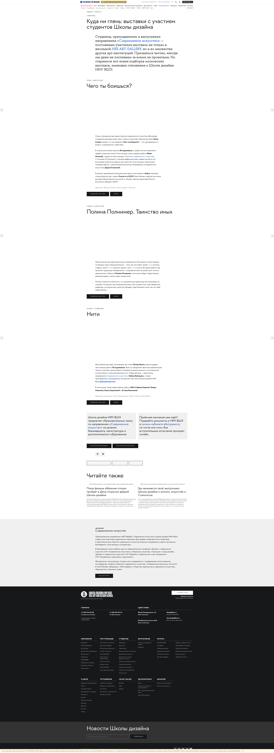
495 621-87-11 (116, 612)
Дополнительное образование (133, 5)
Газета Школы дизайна (144, 695)
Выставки (121, 683)
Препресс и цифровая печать (183, 642)
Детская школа (148, 5)
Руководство (84, 694)
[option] (33, 235)
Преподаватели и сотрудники (88, 691)
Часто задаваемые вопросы (107, 670)
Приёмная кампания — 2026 (89, 5)
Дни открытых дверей (164, 2)
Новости (117, 8)
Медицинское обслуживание (107, 686)
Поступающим (90, 8)
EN (172, 2)
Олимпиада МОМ (104, 654)
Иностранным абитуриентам (107, 648)
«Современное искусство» (138, 40)
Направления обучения (87, 665)
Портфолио (173, 5)
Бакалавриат (101, 5)
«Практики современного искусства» (139, 157)
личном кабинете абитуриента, (161, 424)
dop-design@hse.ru (173, 618)
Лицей (155, 5)
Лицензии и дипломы (86, 700)
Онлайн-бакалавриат (86, 645)
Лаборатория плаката (181, 657)
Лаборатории (182, 5)
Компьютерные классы (163, 654)
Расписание (122, 645)
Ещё (152, 8)
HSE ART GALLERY (130, 8)
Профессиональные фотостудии (184, 651)
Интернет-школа (104, 664)
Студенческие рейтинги (125, 664)
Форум (140, 683)
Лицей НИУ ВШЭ (104, 667)
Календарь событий (86, 689)
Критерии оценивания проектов (127, 661)
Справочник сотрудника (106, 683)
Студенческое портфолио (87, 662)
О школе (83, 8)
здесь (90, 751)
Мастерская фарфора (162, 657)
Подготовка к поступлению (107, 642)
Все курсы (190, 5)
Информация (122, 642)
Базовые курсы (85, 668)
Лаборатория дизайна (162, 648)
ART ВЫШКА (190, 8)
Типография (160, 645)
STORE (138, 8)
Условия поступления (105, 651)
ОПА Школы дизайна (105, 694)
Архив (120, 686)
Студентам (110, 8)
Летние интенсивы (105, 661)
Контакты (83, 709)
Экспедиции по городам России (108, 691)
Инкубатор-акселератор (163, 651)
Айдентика (84, 706)
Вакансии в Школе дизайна (164, 683)
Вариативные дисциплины (125, 654)
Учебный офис (122, 648)
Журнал (122, 8)
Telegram (121, 689)
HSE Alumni (141, 647)
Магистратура (111, 5)
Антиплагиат (103, 689)
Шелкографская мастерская (183, 645)
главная (89, 12)
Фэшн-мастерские (180, 654)
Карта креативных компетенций (127, 651)
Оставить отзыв (182, 592)
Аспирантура (119, 5)
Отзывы (83, 711)
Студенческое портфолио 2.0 (126, 670)
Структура (83, 703)
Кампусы (83, 697)
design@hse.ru (172, 612)
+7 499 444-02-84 (87, 612)
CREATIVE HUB (145, 8)
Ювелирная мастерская (182, 648)
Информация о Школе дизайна (89, 683)
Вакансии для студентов (163, 686)
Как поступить (188, 2)
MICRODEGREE (84, 660)
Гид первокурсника (101, 8)
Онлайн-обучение (164, 5)
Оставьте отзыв (123, 673)
